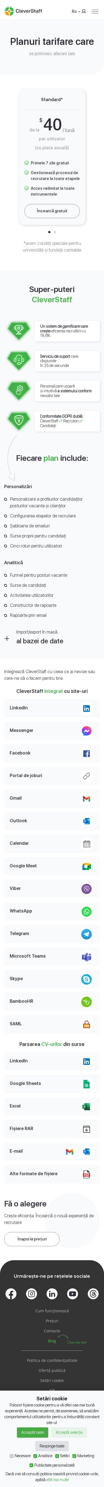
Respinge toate (52, 1446)
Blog (52, 1341)
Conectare (83, 11)
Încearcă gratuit (52, 210)
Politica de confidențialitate (52, 1360)
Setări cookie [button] (52, 1380)
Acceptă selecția (69, 1432)
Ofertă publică (52, 1370)
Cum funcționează (52, 1310)
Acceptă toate (32, 1432)
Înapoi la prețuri (32, 1239)
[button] (49, 232)
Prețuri (52, 1320)
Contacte (52, 1330)
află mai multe (57, 1480)
